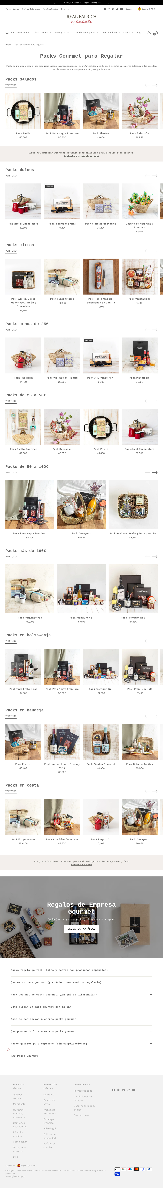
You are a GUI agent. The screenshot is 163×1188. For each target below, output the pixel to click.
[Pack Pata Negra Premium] (62, 111)
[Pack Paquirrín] (23, 355)
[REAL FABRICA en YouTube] (121, 8)
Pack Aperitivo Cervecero (62, 839)
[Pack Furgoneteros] (62, 277)
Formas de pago (83, 1090)
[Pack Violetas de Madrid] (101, 201)
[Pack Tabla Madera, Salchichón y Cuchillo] (101, 277)
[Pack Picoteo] (101, 111)
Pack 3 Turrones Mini (62, 223)
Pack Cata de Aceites (139, 764)
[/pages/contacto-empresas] (81, 154)
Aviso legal (49, 1128)
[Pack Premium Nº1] (81, 588)
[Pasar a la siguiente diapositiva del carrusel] (155, 85)
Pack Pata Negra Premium (62, 133)
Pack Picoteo (101, 133)
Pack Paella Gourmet (23, 449)
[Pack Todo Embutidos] (23, 667)
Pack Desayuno (81, 533)
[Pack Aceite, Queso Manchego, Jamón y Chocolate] (23, 277)
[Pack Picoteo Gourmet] (101, 742)
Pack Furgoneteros (62, 298)
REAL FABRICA (28, 1170)
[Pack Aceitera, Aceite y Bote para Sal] (133, 504)
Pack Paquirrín (23, 377)
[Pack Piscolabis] (140, 355)
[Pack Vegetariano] (140, 277)
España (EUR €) (148, 9)
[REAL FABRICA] (81, 19)
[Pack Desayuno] (81, 504)
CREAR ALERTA (62, 203)
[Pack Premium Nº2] (133, 588)
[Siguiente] (108, 2)
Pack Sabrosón (139, 133)
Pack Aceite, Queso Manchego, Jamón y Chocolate (23, 302)
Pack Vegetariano (139, 298)
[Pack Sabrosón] (140, 111)
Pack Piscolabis (139, 377)
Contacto (48, 1094)
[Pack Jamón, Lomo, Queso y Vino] (62, 742)
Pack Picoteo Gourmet (101, 764)
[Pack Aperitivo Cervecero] (62, 817)
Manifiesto (19, 1104)
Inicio (8, 44)
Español (129, 9)
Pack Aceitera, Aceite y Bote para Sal (133, 533)
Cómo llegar (20, 1141)
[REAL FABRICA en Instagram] (109, 8)
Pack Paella (23, 133)
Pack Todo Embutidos (23, 689)
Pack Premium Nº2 (133, 617)
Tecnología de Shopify (15, 1176)
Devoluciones (81, 1115)
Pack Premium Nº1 (81, 617)
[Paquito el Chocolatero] (23, 201)
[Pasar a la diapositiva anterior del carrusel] (147, 85)
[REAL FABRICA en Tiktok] (117, 8)
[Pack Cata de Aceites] (140, 742)
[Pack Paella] (23, 111)
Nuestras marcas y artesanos (19, 1113)
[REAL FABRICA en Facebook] (104, 8)
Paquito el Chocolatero (23, 223)
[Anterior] (54, 2)
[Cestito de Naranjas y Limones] (140, 201)
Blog (15, 1156)
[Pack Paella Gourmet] (23, 427)
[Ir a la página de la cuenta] (149, 32)
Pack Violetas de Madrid (101, 223)
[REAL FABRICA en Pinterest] (113, 8)
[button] (7, 32)
